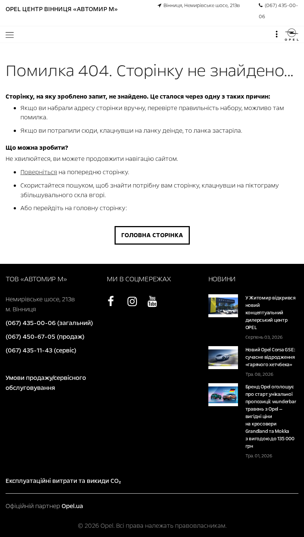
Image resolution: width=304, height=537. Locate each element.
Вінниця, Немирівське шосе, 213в (200, 5)
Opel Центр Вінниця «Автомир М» (62, 9)
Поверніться (38, 172)
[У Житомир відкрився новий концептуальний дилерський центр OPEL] (223, 305)
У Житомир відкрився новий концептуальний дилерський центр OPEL (270, 313)
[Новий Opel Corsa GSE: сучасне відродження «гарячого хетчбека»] (223, 357)
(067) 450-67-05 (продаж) (45, 336)
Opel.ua (72, 506)
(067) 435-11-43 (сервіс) (41, 350)
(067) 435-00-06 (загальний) (49, 323)
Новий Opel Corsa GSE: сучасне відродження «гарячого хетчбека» (270, 357)
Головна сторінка (152, 235)
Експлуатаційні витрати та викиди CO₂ (63, 481)
